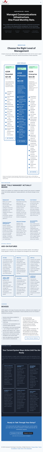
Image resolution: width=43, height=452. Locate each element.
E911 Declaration (28, 448)
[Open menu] (41, 2)
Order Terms (20, 448)
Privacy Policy (35, 447)
